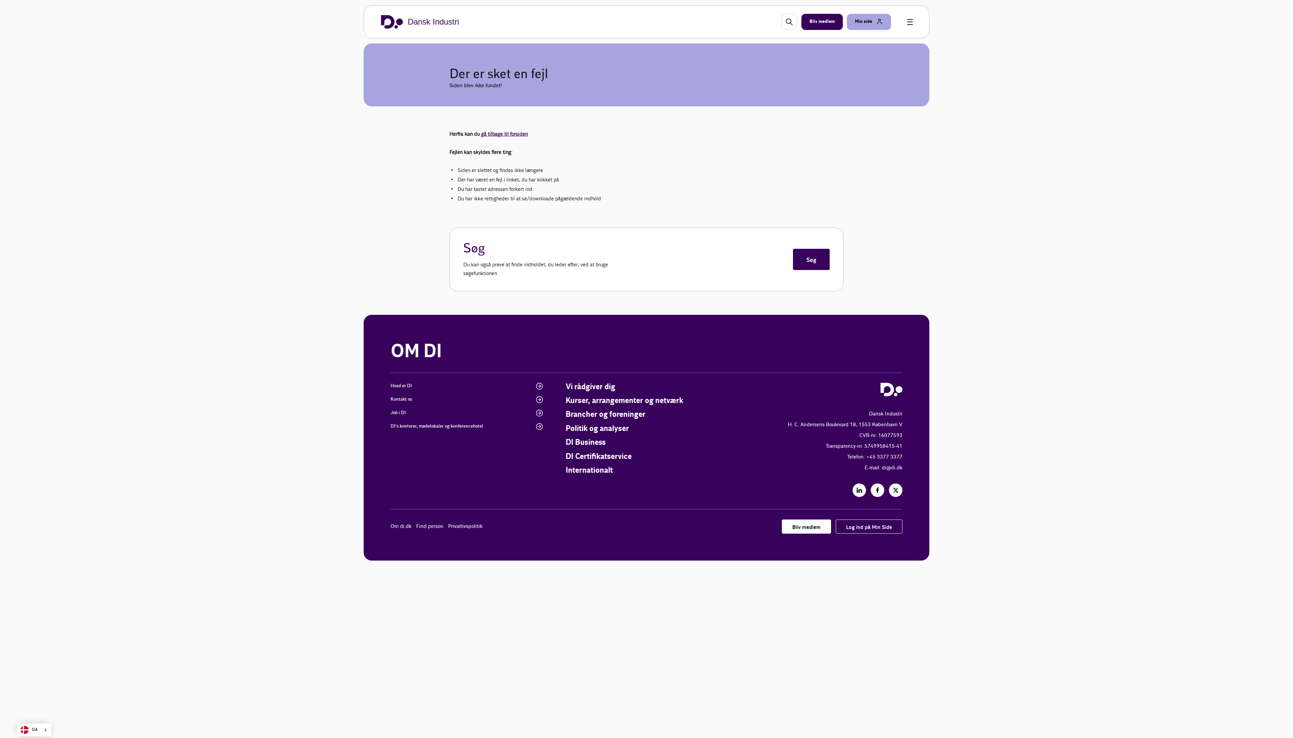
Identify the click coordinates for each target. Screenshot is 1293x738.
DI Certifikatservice (599, 457)
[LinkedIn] (859, 490)
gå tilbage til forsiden (504, 134)
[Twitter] (895, 490)
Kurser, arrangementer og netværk (624, 401)
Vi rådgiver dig (590, 387)
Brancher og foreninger (605, 415)
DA (35, 729)
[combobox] (34, 730)
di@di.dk (892, 468)
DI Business (586, 442)
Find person (429, 526)
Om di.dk (401, 526)
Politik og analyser (597, 429)
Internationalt (589, 470)
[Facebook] (877, 490)
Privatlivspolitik (465, 526)
